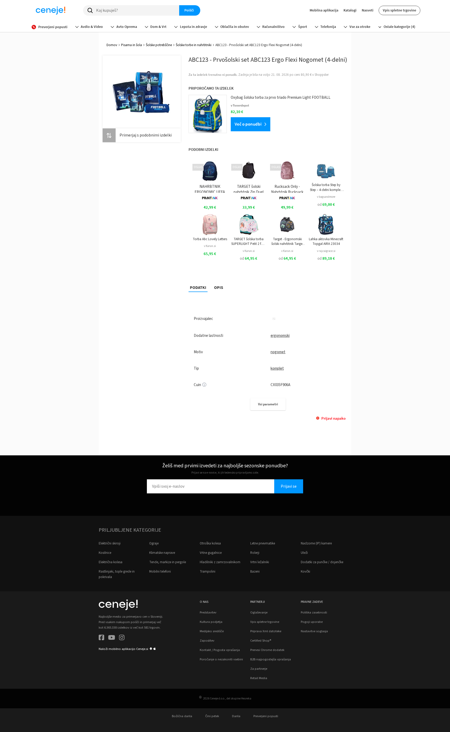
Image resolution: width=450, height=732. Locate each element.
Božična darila (182, 716)
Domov (112, 45)
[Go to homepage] (50, 10)
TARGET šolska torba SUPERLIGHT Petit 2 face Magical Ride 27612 (248, 241)
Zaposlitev (207, 640)
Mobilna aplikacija (324, 10)
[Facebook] (101, 638)
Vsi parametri (268, 404)
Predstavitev (208, 612)
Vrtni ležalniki (259, 562)
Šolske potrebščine (159, 45)
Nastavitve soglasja (314, 631)
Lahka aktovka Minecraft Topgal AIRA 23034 (326, 241)
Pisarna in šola (131, 45)
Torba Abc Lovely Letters (210, 239)
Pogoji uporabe (312, 621)
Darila (236, 716)
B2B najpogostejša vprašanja (270, 659)
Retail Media (258, 678)
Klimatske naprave (162, 552)
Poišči (189, 10)
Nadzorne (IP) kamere (316, 543)
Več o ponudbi (248, 124)
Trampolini (207, 571)
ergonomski (280, 335)
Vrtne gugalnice (211, 552)
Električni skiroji (110, 543)
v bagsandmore (326, 197)
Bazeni (255, 571)
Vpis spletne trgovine (399, 10)
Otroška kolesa (210, 543)
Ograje (154, 543)
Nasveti (367, 10)
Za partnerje (258, 668)
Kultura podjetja (211, 621)
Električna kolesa (110, 562)
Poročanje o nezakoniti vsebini (221, 659)
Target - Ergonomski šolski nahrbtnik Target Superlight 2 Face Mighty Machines (287, 241)
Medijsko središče (212, 631)
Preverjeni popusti (265, 716)
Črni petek (212, 716)
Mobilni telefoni (160, 571)
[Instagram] (121, 638)
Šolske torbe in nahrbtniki (193, 45)
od (326, 204)
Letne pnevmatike (262, 543)
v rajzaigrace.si (326, 251)
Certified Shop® (260, 640)
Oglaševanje (258, 612)
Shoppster (322, 74)
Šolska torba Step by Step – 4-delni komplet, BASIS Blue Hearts (326, 187)
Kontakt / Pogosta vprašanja (220, 650)
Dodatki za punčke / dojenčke (322, 562)
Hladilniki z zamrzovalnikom (220, 562)
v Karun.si (210, 246)
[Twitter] (111, 638)
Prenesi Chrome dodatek (267, 650)
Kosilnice (105, 552)
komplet (277, 368)
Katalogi (350, 10)
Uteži (304, 552)
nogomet (278, 352)
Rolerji (254, 552)
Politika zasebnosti (314, 612)
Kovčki (305, 571)
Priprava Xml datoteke (265, 631)
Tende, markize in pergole (167, 562)
